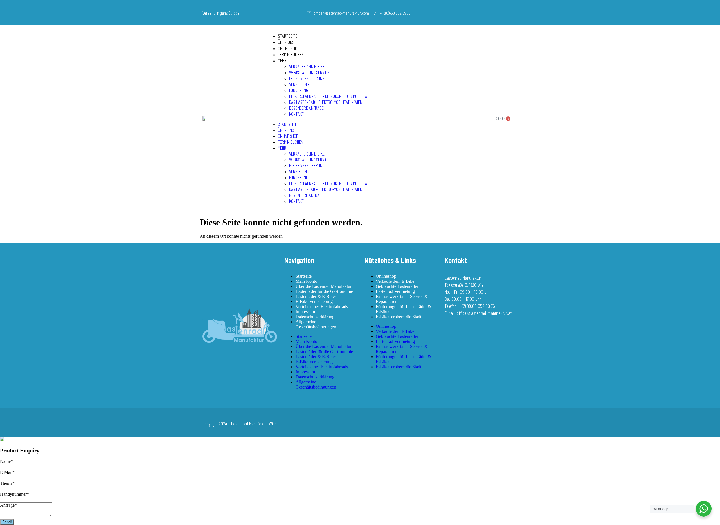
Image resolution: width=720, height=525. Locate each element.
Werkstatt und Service (309, 72)
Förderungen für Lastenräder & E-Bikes (403, 309)
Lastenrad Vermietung (395, 291)
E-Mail (7, 472)
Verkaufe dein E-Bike (307, 66)
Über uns (286, 42)
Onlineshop (386, 276)
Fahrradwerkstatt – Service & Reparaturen (402, 299)
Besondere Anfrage (306, 108)
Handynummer (14, 494)
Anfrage (8, 505)
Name (6, 461)
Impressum (305, 311)
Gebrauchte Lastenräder (397, 286)
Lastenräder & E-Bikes (316, 296)
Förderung (298, 90)
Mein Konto (306, 281)
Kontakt (296, 113)
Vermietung (299, 84)
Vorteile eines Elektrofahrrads (322, 306)
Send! (7, 522)
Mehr (282, 60)
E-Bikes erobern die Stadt (398, 316)
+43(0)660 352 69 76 (477, 306)
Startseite (287, 36)
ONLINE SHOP (289, 48)
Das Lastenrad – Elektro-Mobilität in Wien (325, 102)
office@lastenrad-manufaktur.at (484, 313)
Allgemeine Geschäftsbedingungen (316, 324)
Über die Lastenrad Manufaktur (324, 286)
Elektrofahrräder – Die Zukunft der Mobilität (329, 96)
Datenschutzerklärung (315, 316)
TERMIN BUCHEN (291, 54)
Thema (7, 483)
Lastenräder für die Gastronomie (324, 291)
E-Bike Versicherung (307, 78)
